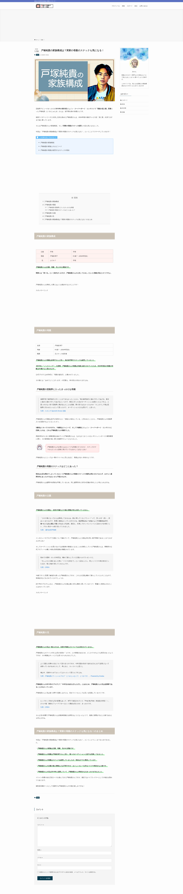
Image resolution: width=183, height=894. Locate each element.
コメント (40, 825)
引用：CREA (44, 567)
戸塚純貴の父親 (50, 213)
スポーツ (124, 100)
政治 (123, 104)
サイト (39, 865)
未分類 (124, 108)
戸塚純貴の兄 (49, 216)
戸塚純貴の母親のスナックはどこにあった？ (61, 210)
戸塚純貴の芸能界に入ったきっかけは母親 (61, 207)
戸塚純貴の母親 (50, 205)
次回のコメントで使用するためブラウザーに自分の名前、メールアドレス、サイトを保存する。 (68, 872)
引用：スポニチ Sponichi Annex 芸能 (53, 411)
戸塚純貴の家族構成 (52, 201)
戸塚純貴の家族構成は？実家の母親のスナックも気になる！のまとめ (68, 219)
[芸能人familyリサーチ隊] (45, 6)
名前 (39, 850)
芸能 (38, 55)
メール (40, 857)
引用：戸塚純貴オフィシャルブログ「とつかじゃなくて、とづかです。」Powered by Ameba (72, 676)
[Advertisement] (91, 24)
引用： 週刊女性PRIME (48, 530)
